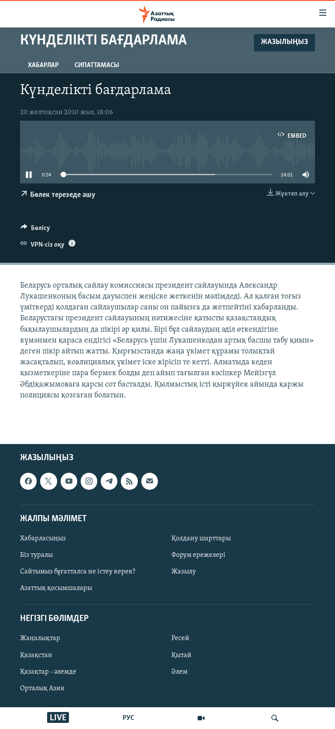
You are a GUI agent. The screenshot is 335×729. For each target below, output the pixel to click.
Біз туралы (36, 555)
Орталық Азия (42, 688)
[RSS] (129, 481)
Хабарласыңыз (43, 538)
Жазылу (183, 571)
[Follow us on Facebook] (28, 481)
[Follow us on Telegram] (109, 481)
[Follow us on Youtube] (69, 481)
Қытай (181, 655)
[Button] (35, 230)
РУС (128, 718)
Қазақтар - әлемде (48, 671)
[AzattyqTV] (201, 718)
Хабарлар (43, 65)
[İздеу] (275, 718)
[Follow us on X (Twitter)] (48, 481)
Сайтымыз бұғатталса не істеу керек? (77, 571)
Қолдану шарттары (201, 538)
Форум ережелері (198, 555)
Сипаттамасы (97, 65)
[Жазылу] (149, 481)
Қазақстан (36, 655)
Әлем (179, 671)
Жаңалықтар (40, 638)
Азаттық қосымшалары (56, 588)
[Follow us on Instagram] (89, 481)
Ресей (180, 638)
